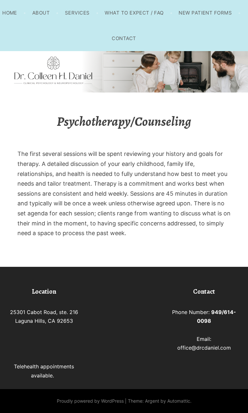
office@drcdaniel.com (204, 347)
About (41, 13)
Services (77, 13)
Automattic (178, 401)
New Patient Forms (205, 13)
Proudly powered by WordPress (90, 401)
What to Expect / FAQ (134, 13)
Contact (124, 38)
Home (9, 13)
